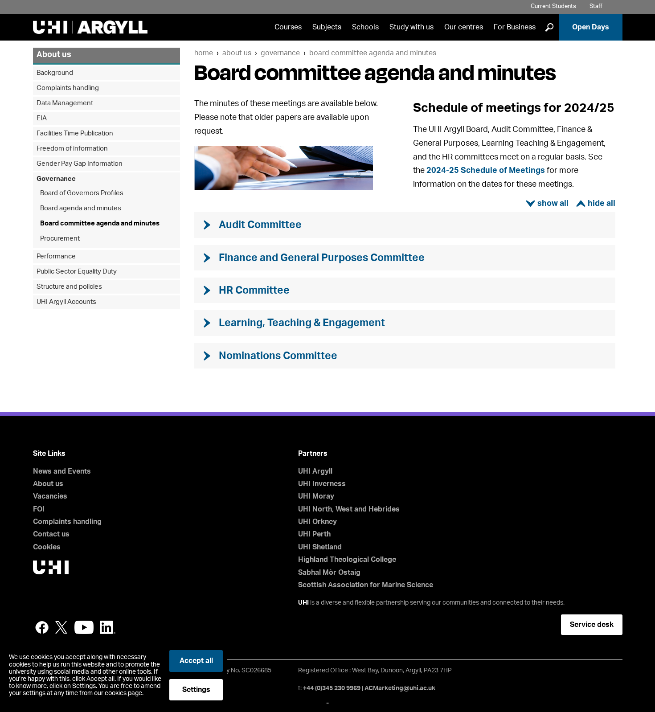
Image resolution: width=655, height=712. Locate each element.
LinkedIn (107, 627)
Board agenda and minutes (80, 208)
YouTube (84, 627)
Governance (280, 53)
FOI (39, 509)
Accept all (196, 660)
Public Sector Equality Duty (77, 271)
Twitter (61, 627)
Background (55, 73)
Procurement (60, 238)
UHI (303, 603)
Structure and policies (69, 286)
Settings (196, 689)
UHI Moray (316, 496)
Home (203, 53)
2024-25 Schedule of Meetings (485, 171)
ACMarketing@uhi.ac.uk (399, 688)
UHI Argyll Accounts (66, 302)
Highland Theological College (347, 559)
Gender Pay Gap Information (80, 163)
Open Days (590, 27)
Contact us (51, 534)
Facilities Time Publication (75, 133)
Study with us (411, 27)
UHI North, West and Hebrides (349, 509)
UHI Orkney (317, 521)
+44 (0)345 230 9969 (331, 688)
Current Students (553, 6)
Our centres (463, 27)
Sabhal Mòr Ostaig (329, 572)
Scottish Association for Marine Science (365, 585)
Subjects (326, 27)
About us (236, 53)
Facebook (42, 627)
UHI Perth (314, 534)
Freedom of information (72, 148)
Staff (596, 6)
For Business (515, 27)
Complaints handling (68, 88)
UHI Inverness (322, 483)
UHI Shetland (320, 547)
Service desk (592, 624)
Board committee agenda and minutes (372, 53)
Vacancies (50, 496)
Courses (288, 27)
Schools (365, 27)
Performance (56, 256)
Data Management (65, 103)
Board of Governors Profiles (81, 193)
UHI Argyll (315, 471)
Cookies (47, 547)
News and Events (62, 471)
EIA (42, 118)
